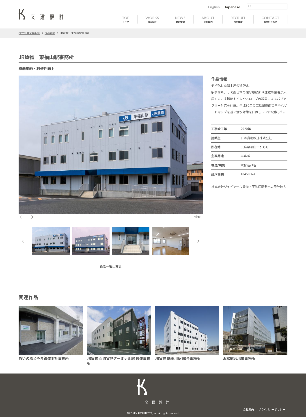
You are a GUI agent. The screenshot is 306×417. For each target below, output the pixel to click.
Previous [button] (21, 217)
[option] (111, 148)
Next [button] (32, 217)
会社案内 (248, 409)
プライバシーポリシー (271, 409)
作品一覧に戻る (111, 266)
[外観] (111, 145)
